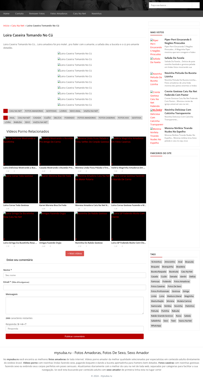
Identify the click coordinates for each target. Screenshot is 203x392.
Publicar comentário (75, 336)
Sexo (27, 122)
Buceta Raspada (158, 271)
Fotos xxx (123, 117)
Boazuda (189, 261)
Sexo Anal (75, 110)
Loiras (63, 110)
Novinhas (97, 13)
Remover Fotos (37, 13)
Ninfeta (167, 306)
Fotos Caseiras (107, 117)
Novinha (178, 306)
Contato (19, 13)
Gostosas (51, 110)
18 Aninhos (156, 261)
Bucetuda (173, 271)
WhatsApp (156, 325)
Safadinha (155, 320)
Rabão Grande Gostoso (162, 315)
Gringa (186, 291)
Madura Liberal (174, 296)
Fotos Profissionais (160, 291)
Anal (12, 117)
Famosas (155, 281)
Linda (153, 296)
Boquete (155, 266)
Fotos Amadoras (58, 13)
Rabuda (18, 122)
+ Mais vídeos (75, 253)
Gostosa (136, 117)
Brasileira (180, 266)
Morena (170, 301)
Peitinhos (189, 306)
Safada (187, 315)
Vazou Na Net (91, 110)
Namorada (156, 306)
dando (183, 276)
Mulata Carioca (184, 301)
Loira (8, 122)
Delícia (57, 117)
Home (6, 13)
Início (6, 25)
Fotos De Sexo (174, 286)
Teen (173, 320)
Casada (37, 117)
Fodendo (69, 117)
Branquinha (167, 266)
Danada (173, 276)
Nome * (7, 269)
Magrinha (188, 296)
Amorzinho (170, 261)
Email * (16, 281)
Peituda (154, 310)
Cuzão (47, 117)
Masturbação (157, 301)
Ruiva (178, 315)
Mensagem (12, 294)
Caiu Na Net (79, 13)
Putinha (165, 310)
